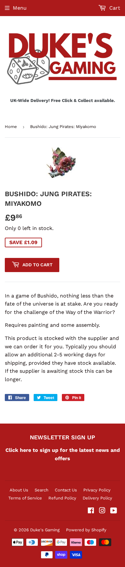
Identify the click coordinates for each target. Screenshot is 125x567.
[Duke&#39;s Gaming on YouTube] (113, 511)
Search (41, 490)
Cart (114, 8)
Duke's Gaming (45, 529)
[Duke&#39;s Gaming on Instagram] (102, 511)
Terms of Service (25, 498)
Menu (20, 8)
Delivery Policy (97, 498)
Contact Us (66, 490)
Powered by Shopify (86, 529)
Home (11, 126)
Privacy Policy (97, 490)
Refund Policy (62, 498)
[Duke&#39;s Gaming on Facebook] (91, 511)
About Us (19, 490)
